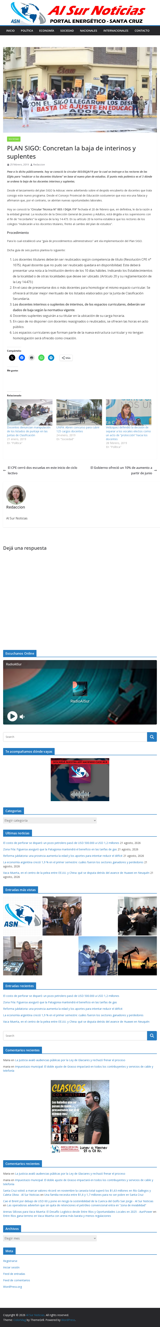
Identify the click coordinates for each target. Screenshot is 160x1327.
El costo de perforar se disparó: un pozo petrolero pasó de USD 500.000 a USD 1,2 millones (61, 843)
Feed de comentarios (16, 1280)
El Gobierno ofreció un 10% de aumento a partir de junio (121, 470)
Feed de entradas (14, 1274)
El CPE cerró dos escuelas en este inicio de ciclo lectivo (42, 470)
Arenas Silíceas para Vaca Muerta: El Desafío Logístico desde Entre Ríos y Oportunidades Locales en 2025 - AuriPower (77, 1212)
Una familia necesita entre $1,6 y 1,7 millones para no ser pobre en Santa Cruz (93, 1195)
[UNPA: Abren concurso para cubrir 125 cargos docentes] (79, 412)
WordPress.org (12, 1287)
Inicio (10, 30)
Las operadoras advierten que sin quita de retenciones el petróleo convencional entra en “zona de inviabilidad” (76, 1205)
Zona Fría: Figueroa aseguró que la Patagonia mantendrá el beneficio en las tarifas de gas (60, 849)
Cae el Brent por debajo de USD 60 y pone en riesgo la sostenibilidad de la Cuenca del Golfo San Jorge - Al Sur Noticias (78, 1201)
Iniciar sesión (11, 1267)
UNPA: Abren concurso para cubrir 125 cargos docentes (78, 429)
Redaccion (39, 164)
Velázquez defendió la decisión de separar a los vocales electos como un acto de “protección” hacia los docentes (128, 433)
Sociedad (67, 30)
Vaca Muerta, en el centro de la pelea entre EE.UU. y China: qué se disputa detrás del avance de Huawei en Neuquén (76, 873)
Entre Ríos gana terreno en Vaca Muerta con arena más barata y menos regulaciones (57, 1216)
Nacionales (88, 30)
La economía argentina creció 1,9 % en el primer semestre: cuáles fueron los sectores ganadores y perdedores (73, 862)
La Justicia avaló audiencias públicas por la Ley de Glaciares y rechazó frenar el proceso (70, 1060)
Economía (46, 30)
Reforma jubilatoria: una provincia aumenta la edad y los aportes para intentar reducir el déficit (63, 856)
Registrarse (10, 1261)
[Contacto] (22, 916)
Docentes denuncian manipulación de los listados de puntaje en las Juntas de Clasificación (29, 431)
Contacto (142, 30)
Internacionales (115, 30)
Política (27, 30)
